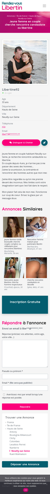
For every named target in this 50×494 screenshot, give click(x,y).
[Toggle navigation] (44, 5)
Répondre (25, 406)
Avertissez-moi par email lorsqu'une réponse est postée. (22, 396)
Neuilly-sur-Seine (25, 18)
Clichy (12, 438)
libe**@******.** (11, 134)
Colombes (15, 441)
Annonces (11, 16)
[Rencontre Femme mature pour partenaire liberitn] (36, 226)
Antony (13, 431)
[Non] (46, 484)
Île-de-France (22, 16)
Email (17, 382)
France (10, 422)
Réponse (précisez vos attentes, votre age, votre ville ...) (23, 336)
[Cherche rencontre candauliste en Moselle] (36, 267)
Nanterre (14, 447)
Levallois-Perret (17, 444)
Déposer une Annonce (25, 464)
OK (25, 490)
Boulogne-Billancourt (20, 435)
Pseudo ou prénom (12, 371)
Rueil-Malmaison (18, 454)
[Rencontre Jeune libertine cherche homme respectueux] (13, 267)
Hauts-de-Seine (35, 16)
